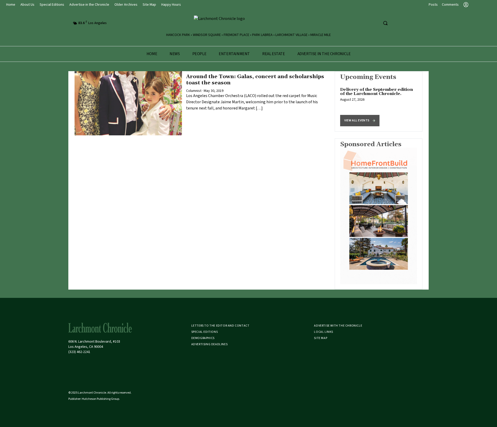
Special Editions (52, 4)
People (199, 54)
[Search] (385, 23)
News (175, 54)
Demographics (203, 338)
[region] (378, 101)
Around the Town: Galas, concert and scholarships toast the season (255, 79)
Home (10, 4)
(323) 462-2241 (79, 352)
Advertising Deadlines (209, 344)
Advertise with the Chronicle (338, 325)
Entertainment (234, 54)
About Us (27, 4)
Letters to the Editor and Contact (220, 325)
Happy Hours (171, 4)
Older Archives (125, 4)
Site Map (149, 4)
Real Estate (273, 54)
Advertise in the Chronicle (89, 4)
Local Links (323, 332)
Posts (433, 4)
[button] (359, 120)
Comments (450, 4)
